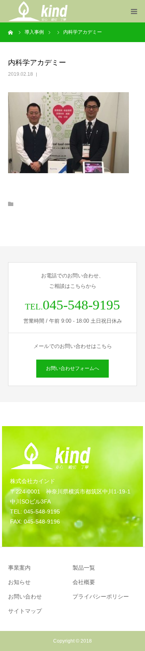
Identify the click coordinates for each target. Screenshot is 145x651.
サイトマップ (25, 611)
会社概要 (83, 582)
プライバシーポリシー (100, 596)
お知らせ (19, 582)
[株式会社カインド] (38, 11)
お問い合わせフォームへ (72, 368)
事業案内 (19, 567)
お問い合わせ (25, 596)
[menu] (133, 11)
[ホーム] (11, 32)
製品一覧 (83, 567)
